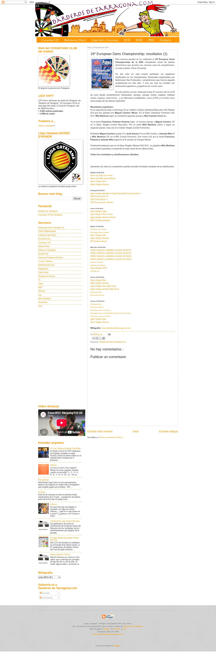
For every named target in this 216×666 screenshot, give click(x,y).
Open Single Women (115, 193)
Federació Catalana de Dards (50, 257)
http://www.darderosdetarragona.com (108, 634)
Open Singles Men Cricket (101, 214)
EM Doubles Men (96, 292)
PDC (151, 40)
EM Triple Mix (94, 271)
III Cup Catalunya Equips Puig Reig (65, 448)
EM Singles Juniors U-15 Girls (100, 316)
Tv (39, 280)
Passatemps (43, 480)
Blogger (117, 646)
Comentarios (47, 598)
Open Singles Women (99, 184)
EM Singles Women (97, 307)
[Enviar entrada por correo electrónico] (108, 334)
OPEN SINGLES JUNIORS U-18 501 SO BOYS (110, 250)
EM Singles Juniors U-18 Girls (100, 313)
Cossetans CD (50, 40)
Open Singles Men (98, 181)
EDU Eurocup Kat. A (132, 193)
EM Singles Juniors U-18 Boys (100, 310)
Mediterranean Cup (46, 265)
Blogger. (106, 629)
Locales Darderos (45, 261)
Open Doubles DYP (98, 268)
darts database (44, 298)
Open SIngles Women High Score (104, 289)
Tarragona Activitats (46, 276)
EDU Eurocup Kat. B (99, 196)
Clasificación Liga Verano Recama (64, 521)
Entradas (46, 593)
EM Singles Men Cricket (98, 229)
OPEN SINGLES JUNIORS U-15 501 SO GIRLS (111, 259)
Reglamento (43, 269)
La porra (41, 492)
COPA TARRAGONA (47, 231)
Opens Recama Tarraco (60, 554)
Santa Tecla (43, 272)
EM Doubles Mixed (98, 241)
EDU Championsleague (100, 220)
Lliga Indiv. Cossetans (105, 40)
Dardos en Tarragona (47, 250)
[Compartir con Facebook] (103, 338)
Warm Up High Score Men (101, 175)
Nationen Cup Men (96, 262)
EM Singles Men (95, 304)
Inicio (136, 431)
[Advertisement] (59, 356)
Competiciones (44, 239)
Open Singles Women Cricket (102, 217)
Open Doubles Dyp (98, 211)
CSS (124, 629)
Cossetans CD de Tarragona (50, 215)
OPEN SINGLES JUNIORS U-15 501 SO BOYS (110, 253)
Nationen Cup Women (97, 265)
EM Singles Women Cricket (99, 232)
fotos (40, 306)
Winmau (41, 291)
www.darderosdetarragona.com (116, 328)
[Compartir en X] (100, 338)
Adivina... (54, 465)
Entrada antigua (168, 431)
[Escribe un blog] (97, 338)
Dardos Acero (44, 246)
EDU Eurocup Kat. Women (101, 202)
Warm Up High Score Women (102, 178)
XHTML (117, 629)
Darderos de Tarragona (47, 211)
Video (40, 284)
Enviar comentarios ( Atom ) (111, 437)
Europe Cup (43, 254)
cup (39, 295)
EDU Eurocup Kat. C (99, 199)
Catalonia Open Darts (47, 235)
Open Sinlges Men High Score (103, 286)
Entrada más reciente (99, 431)
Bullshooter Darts (75, 40)
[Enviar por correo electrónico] (93, 338)
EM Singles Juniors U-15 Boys (120, 313)
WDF (139, 40)
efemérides (43, 302)
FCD (127, 40)
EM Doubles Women (97, 295)
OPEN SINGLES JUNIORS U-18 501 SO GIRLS (111, 256)
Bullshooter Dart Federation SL (113, 342)
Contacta (165, 40)
